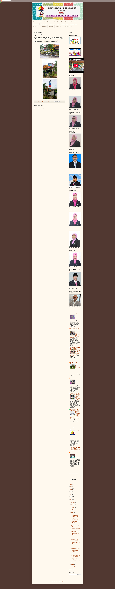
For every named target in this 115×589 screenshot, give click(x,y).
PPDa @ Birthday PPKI (75, 528)
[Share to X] (56, 101)
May (72, 512)
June (72, 510)
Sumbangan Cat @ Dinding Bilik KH (74, 516)
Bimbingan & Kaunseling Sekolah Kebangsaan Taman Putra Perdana (75, 329)
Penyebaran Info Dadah (75, 548)
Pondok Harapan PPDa (75, 530)
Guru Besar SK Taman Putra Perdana (74, 363)
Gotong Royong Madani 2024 (77, 381)
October (73, 504)
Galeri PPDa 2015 (73, 24)
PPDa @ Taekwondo (75, 524)
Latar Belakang (76, 21)
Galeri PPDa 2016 (64, 24)
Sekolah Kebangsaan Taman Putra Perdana (74, 313)
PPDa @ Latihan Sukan (75, 531)
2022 (71, 486)
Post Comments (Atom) (43, 138)
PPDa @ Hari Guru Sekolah (74, 551)
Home (50, 136)
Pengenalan (40, 21)
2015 (71, 497)
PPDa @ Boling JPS (75, 519)
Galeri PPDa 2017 (68, 26)
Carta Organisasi (68, 21)
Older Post (63, 136)
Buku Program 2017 (37, 28)
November (73, 502)
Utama (34, 21)
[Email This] (54, 101)
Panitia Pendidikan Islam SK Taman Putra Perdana (75, 394)
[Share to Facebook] (57, 101)
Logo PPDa (46, 21)
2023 (71, 484)
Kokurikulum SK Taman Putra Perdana (75, 348)
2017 (71, 494)
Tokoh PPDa (51, 26)
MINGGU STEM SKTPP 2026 (77, 316)
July (72, 509)
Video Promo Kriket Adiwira (75, 449)
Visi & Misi (53, 21)
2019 (71, 491)
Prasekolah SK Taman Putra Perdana (74, 453)
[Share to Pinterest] (59, 101)
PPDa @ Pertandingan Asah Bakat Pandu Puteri (75, 545)
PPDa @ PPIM (73, 518)
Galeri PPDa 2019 (58, 28)
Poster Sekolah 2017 (59, 26)
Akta (58, 24)
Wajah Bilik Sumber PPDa (76, 560)
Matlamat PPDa (60, 21)
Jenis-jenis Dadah (44, 24)
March (72, 564)
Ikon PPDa (44, 26)
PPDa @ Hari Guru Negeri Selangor (74, 540)
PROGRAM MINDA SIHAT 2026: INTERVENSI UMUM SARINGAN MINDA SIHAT (75, 334)
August (72, 507)
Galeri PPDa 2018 (67, 28)
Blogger (62, 581)
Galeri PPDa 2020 (76, 28)
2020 (71, 489)
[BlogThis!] (55, 101)
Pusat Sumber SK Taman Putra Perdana (75, 448)
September (73, 505)
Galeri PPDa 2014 (36, 26)
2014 (71, 499)
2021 (71, 488)
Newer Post (36, 136)
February (73, 566)
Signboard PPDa (74, 513)
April (72, 562)
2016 (71, 496)
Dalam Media (36, 24)
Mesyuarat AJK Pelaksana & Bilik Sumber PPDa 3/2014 (76, 536)
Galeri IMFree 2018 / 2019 (48, 28)
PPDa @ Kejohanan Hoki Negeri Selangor (75, 556)
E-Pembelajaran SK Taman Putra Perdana (74, 410)
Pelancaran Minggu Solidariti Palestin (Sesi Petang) (77, 397)
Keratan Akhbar (52, 24)
